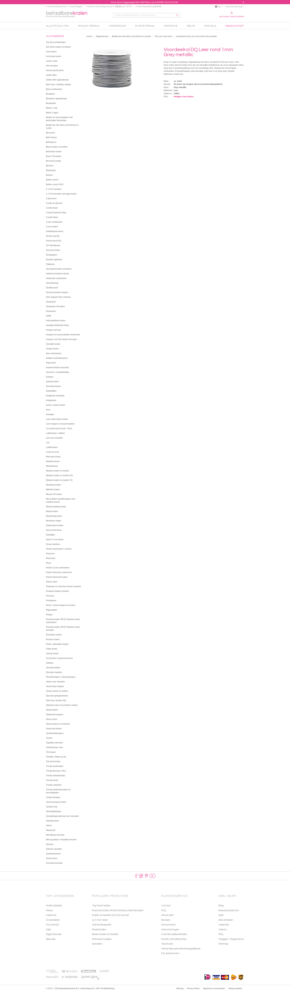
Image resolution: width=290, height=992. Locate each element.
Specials (50, 939)
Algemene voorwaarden (214, 988)
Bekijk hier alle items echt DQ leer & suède (131, 36)
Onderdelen (53, 920)
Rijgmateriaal (102, 36)
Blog (221, 905)
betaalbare (66, 14)
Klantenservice (234, 7)
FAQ (221, 934)
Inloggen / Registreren (231, 16)
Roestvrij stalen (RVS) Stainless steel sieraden (117, 910)
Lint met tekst (100, 920)
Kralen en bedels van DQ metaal (110, 915)
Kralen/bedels (54, 905)
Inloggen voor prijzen (184, 96)
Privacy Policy (193, 988)
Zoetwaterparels (101, 924)
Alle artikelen (226, 920)
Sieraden (97, 944)
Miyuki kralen (99, 929)
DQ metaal (52, 924)
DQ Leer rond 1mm (163, 36)
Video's (223, 929)
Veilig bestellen (235, 988)
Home (89, 36)
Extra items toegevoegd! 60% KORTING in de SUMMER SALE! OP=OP (144, 2)
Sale (48, 929)
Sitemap (223, 944)
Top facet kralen (101, 905)
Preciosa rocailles (101, 939)
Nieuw (49, 910)
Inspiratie (51, 915)
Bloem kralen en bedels (105, 934)
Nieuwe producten (229, 910)
